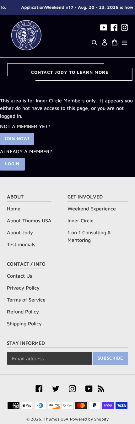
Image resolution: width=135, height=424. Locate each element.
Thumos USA (56, 418)
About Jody (20, 232)
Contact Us (19, 276)
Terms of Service (26, 299)
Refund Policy (23, 311)
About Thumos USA (29, 220)
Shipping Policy (24, 323)
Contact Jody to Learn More (69, 72)
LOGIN (12, 164)
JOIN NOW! (17, 139)
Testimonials (21, 244)
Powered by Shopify (89, 418)
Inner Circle (81, 220)
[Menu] (125, 42)
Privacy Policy (23, 288)
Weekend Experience (92, 208)
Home (13, 208)
